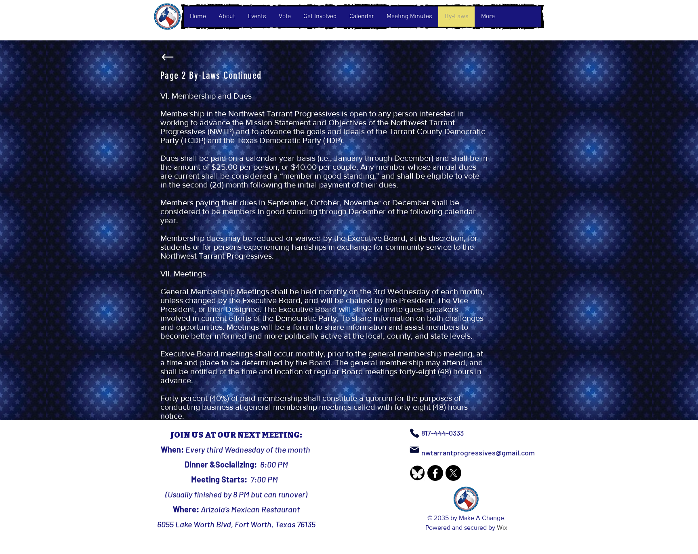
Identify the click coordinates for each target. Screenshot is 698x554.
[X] (453, 473)
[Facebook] (435, 473)
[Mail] (414, 449)
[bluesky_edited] (417, 473)
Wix (502, 527)
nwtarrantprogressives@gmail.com (478, 452)
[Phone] (414, 433)
